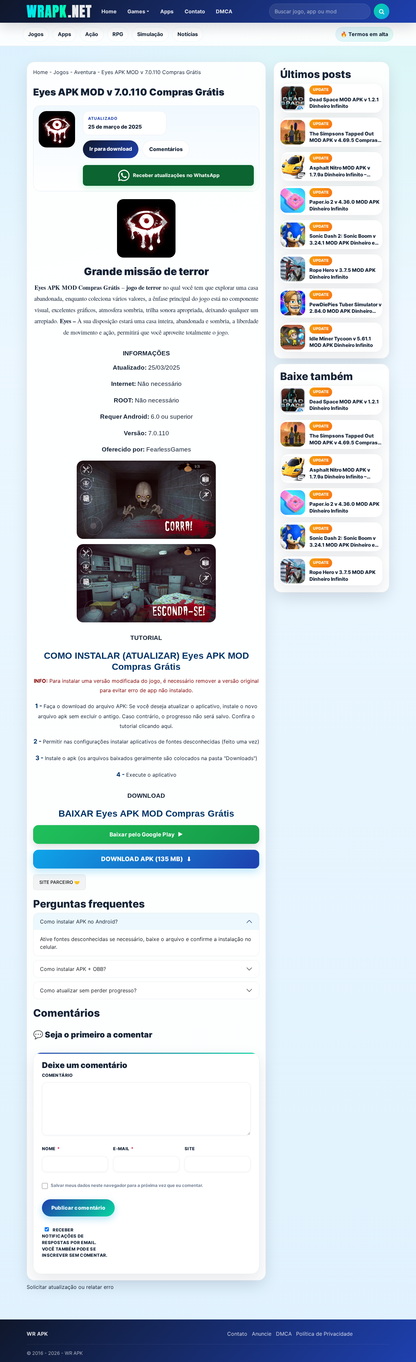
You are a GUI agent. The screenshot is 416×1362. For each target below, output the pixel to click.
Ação (91, 34)
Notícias (187, 34)
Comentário (57, 1075)
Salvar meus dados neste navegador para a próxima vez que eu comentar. (127, 1185)
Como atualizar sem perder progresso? (88, 990)
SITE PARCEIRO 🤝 (59, 882)
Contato (195, 11)
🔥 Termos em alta (364, 34)
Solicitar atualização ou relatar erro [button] (70, 1287)
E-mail (123, 1148)
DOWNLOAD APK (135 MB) (142, 859)
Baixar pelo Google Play (142, 834)
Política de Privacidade (324, 1333)
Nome (51, 1148)
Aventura (85, 72)
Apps (167, 11)
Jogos (36, 34)
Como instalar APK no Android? (79, 921)
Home (109, 11)
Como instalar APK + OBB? (73, 969)
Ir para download (110, 149)
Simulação (150, 34)
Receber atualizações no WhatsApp (176, 175)
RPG (117, 34)
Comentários (166, 149)
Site (190, 1148)
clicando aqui (155, 726)
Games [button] (136, 11)
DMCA (224, 11)
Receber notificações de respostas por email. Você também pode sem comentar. (75, 1242)
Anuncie (261, 1333)
